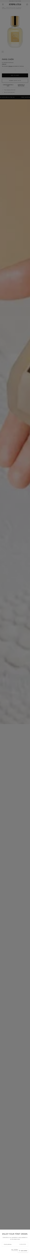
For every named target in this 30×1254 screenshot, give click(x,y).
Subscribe (23, 1244)
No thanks (15, 1249)
